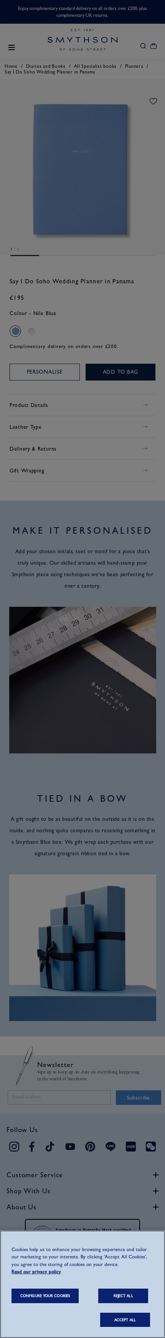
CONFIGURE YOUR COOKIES (45, 1296)
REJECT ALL (123, 1296)
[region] (82, 1284)
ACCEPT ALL (125, 1320)
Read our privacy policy (36, 1271)
